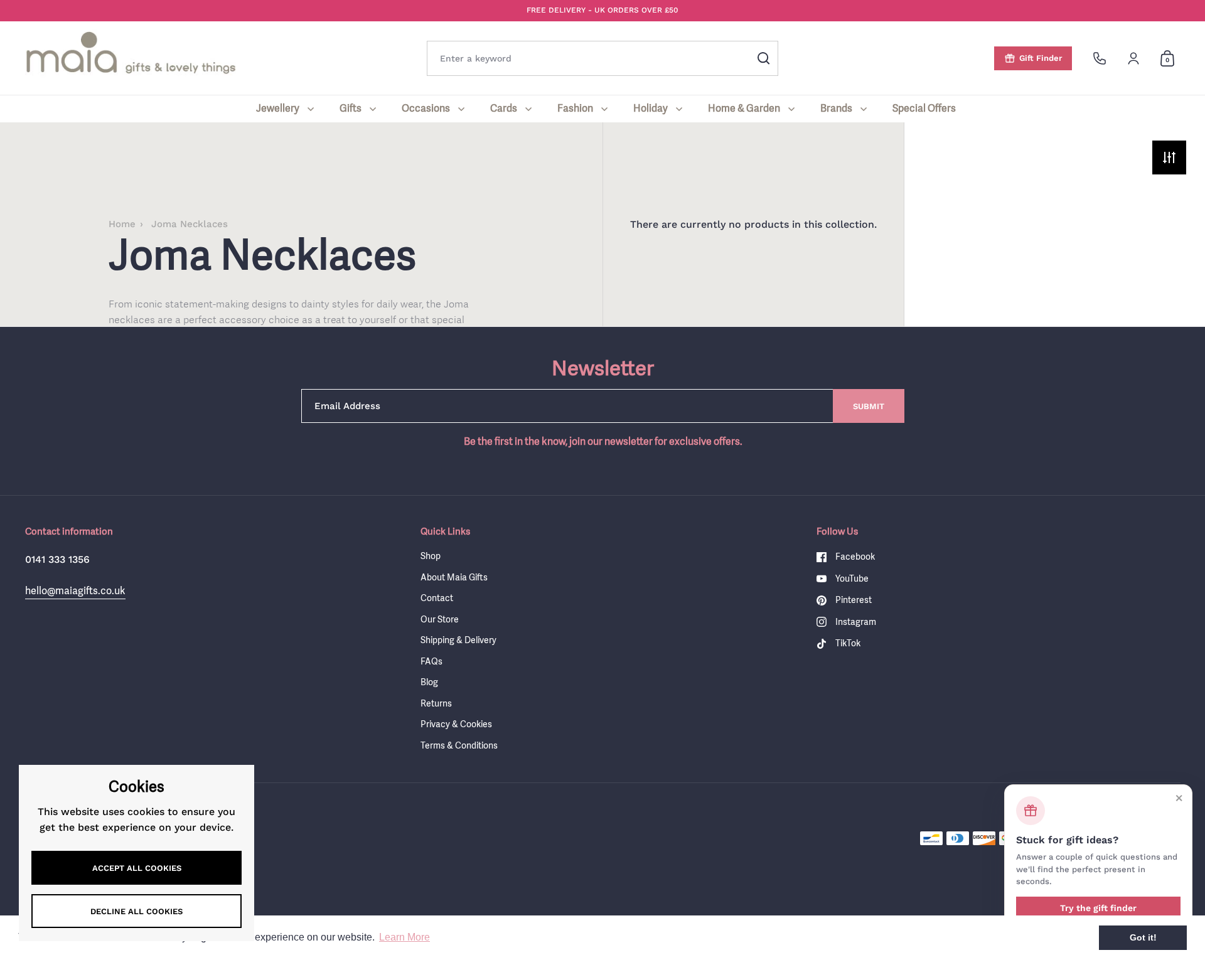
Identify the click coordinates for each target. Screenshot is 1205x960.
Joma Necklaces (189, 224)
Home (122, 224)
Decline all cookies (136, 911)
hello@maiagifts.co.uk (75, 590)
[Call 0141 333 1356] (1099, 58)
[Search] (764, 58)
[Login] (1133, 58)
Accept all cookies (136, 868)
